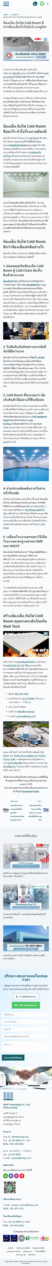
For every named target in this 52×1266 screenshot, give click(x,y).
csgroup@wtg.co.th (26, 716)
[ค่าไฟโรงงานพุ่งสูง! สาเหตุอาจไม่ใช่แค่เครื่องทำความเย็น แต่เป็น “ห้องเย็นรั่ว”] (26, 856)
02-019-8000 (28, 698)
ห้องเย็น (16, 73)
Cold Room (33, 138)
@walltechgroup (26, 711)
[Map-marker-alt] (21, 1175)
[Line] (5, 1175)
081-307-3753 (17, 1208)
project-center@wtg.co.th (24, 1205)
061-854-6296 (17, 1225)
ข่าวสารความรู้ (20, 1255)
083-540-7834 (21, 693)
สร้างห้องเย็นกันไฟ (26, 661)
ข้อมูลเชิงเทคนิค (38, 1248)
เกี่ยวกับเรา (32, 1255)
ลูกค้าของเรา (27, 1251)
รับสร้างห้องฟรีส (14, 762)
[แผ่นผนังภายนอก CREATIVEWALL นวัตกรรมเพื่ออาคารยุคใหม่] (26, 938)
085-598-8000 (17, 1143)
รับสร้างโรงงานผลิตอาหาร (26, 755)
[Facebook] (11, 1175)
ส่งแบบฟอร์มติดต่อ (13, 1057)
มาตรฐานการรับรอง (13, 1251)
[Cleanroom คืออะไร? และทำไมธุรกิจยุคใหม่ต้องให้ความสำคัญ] (26, 897)
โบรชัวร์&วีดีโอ (40, 1251)
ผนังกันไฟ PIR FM (15, 665)
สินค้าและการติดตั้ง (23, 1248)
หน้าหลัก (11, 1248)
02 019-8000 (15, 1140)
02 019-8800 (14, 1154)
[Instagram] (16, 1175)
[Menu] (48, 4)
